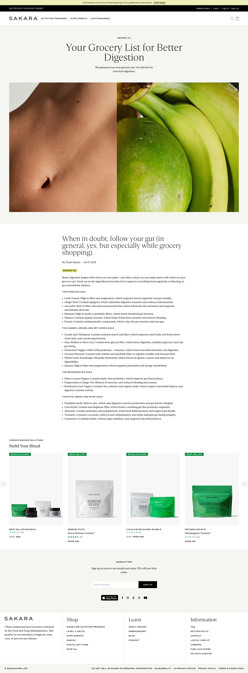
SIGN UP (161, 2)
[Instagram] (128, 598)
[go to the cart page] (237, 18)
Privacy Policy (207, 668)
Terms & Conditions (230, 668)
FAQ (193, 627)
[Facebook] (122, 598)
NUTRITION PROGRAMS (54, 18)
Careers (196, 644)
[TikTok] (133, 598)
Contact (196, 636)
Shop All (72, 649)
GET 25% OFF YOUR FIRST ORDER (26, 8)
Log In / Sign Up (200, 640)
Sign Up (235, 8)
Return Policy (200, 631)
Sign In (225, 8)
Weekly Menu (203, 8)
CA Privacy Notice (185, 668)
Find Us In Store (201, 649)
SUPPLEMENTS (78, 18)
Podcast (134, 640)
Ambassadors (137, 631)
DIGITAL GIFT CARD (77, 644)
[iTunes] (139, 598)
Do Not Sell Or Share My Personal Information (122, 668)
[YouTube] (145, 598)
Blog (132, 636)
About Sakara (137, 627)
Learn (216, 8)
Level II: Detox (76, 631)
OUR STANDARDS (100, 18)
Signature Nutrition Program (86, 627)
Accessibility (162, 668)
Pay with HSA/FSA (201, 653)
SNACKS (71, 640)
